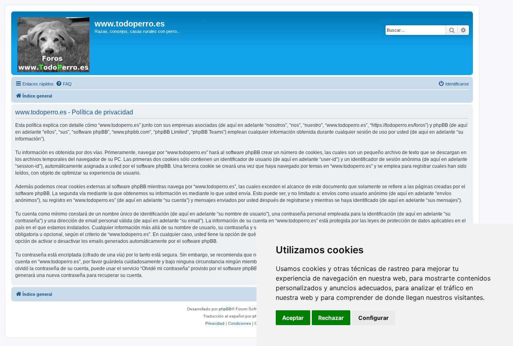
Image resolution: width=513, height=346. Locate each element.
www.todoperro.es (130, 23)
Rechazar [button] (331, 317)
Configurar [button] (373, 317)
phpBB (225, 309)
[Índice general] (54, 43)
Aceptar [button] (293, 317)
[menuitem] (64, 84)
